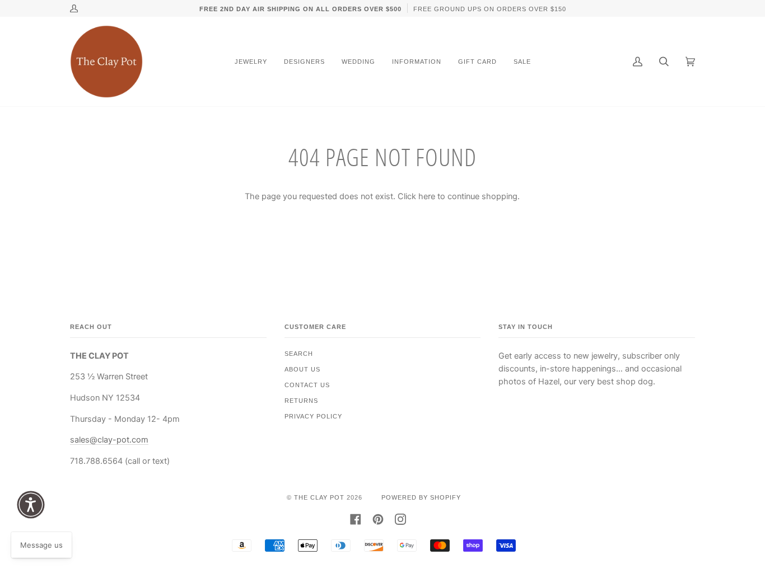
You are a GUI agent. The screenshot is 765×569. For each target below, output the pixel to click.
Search (298, 353)
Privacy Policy (313, 416)
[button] (31, 505)
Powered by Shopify (421, 497)
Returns (301, 400)
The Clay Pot (319, 497)
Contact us (307, 385)
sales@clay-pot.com (109, 439)
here (426, 196)
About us (302, 369)
